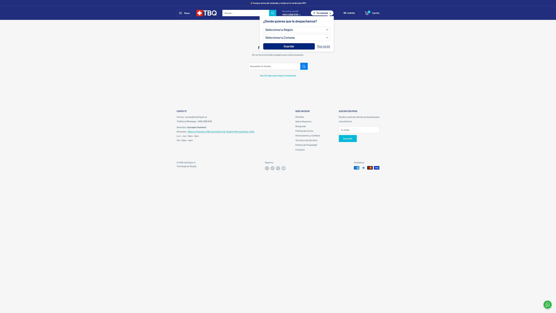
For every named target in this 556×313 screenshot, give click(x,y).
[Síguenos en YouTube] (283, 168)
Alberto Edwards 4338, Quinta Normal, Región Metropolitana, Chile (221, 131)
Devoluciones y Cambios (307, 135)
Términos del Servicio (306, 140)
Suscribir (347, 138)
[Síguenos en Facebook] (267, 168)
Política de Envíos (304, 130)
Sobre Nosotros (303, 121)
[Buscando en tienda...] (304, 66)
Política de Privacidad (306, 144)
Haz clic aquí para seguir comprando (278, 75)
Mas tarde (323, 46)
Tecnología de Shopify (186, 166)
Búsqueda (300, 126)
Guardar (289, 46)
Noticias (299, 116)
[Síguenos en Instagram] (272, 168)
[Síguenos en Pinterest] (278, 168)
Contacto (300, 149)
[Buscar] (272, 13)
